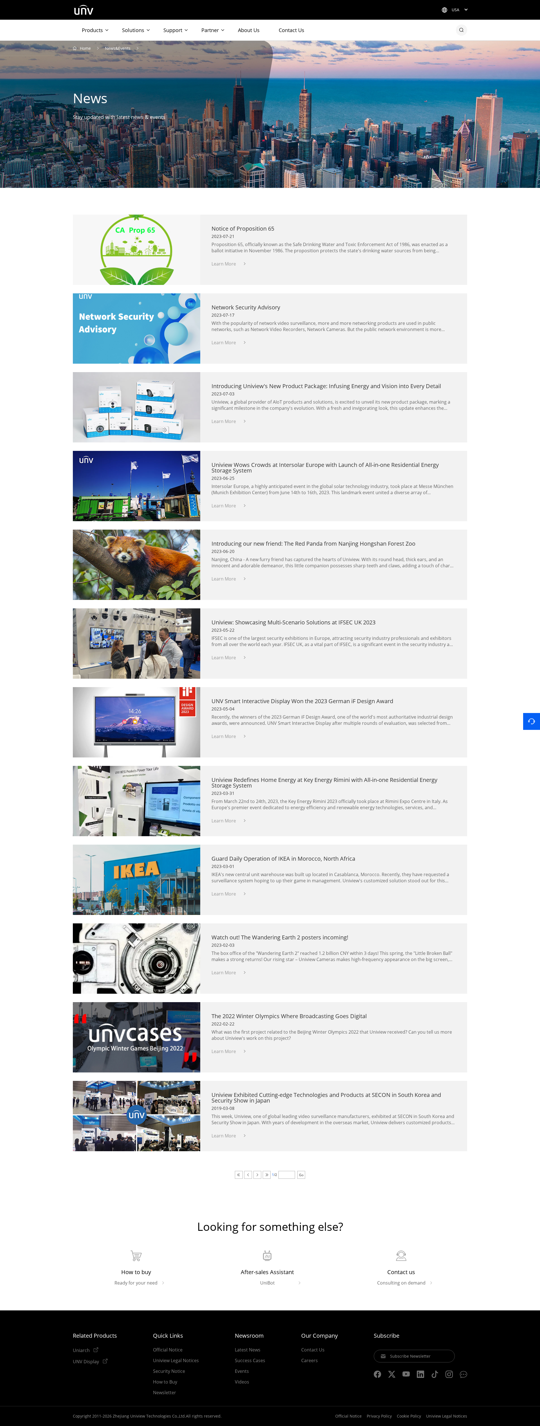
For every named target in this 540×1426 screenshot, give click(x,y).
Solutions (133, 30)
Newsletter (164, 1392)
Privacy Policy (379, 1416)
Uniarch (82, 1350)
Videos (242, 1382)
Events (242, 1371)
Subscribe (386, 1336)
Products (92, 30)
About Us (249, 30)
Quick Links (168, 1336)
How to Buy (165, 1382)
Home (85, 48)
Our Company (319, 1336)
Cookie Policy (409, 1416)
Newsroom (249, 1336)
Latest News (247, 1350)
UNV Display (86, 1361)
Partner (210, 30)
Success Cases (250, 1360)
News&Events (117, 48)
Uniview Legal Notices (176, 1360)
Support (172, 30)
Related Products (95, 1336)
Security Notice (169, 1371)
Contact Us (291, 30)
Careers (309, 1360)
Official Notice (168, 1350)
